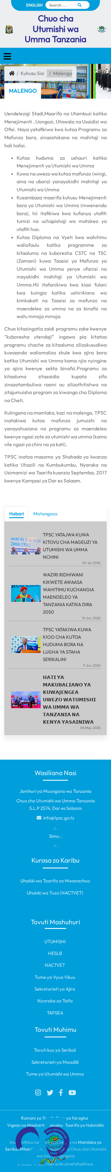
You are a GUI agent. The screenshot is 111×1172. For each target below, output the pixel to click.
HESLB (55, 953)
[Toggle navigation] (7, 56)
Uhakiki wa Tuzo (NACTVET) (55, 893)
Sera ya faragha (72, 1118)
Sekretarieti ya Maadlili (55, 1062)
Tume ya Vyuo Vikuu (55, 977)
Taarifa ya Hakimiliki (84, 1125)
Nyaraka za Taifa (55, 1001)
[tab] (16, 513)
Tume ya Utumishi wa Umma (55, 1074)
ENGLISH (34, 4)
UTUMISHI (55, 941)
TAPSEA (55, 1013)
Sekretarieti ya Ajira (55, 989)
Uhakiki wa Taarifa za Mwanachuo (55, 881)
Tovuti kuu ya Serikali (55, 1050)
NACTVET (55, 965)
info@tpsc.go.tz (58, 818)
